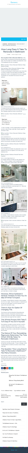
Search (2, 401)
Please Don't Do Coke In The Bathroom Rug (18, 376)
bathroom (19, 390)
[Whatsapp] (12, 368)
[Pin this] (7, 368)
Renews (14, 2)
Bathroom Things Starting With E (16, 380)
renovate (23, 390)
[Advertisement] (14, 23)
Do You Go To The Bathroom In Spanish (16, 385)
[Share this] (2, 368)
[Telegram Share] (10, 368)
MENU (24, 39)
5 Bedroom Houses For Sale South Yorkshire (21, 396)
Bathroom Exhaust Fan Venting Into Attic (6, 396)
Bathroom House (8, 390)
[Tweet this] (5, 368)
